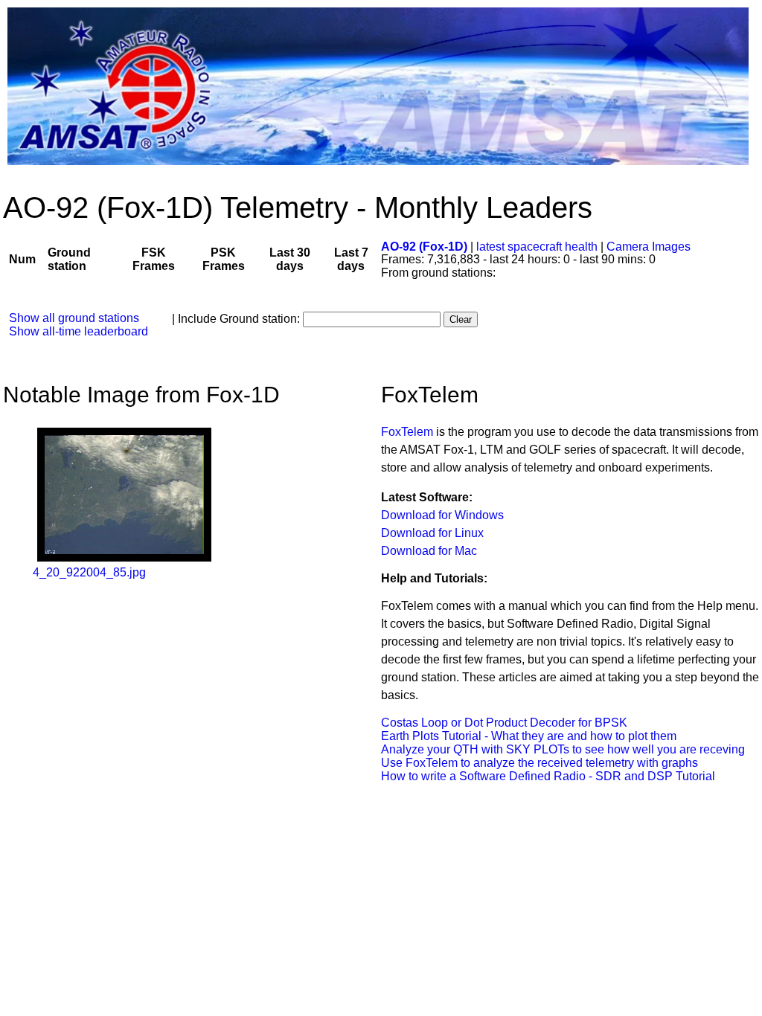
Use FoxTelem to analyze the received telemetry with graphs (539, 762)
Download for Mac (429, 550)
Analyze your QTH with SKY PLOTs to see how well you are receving (563, 749)
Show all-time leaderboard (78, 331)
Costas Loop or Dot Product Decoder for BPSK (504, 722)
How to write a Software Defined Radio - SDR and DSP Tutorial (548, 776)
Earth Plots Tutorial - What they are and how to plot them (528, 736)
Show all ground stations (74, 318)
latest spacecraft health (538, 246)
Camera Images (648, 246)
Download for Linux (432, 533)
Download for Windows (442, 515)
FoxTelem (407, 431)
